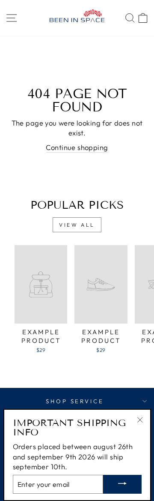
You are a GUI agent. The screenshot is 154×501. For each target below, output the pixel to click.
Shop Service (75, 401)
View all (77, 225)
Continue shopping (77, 147)
